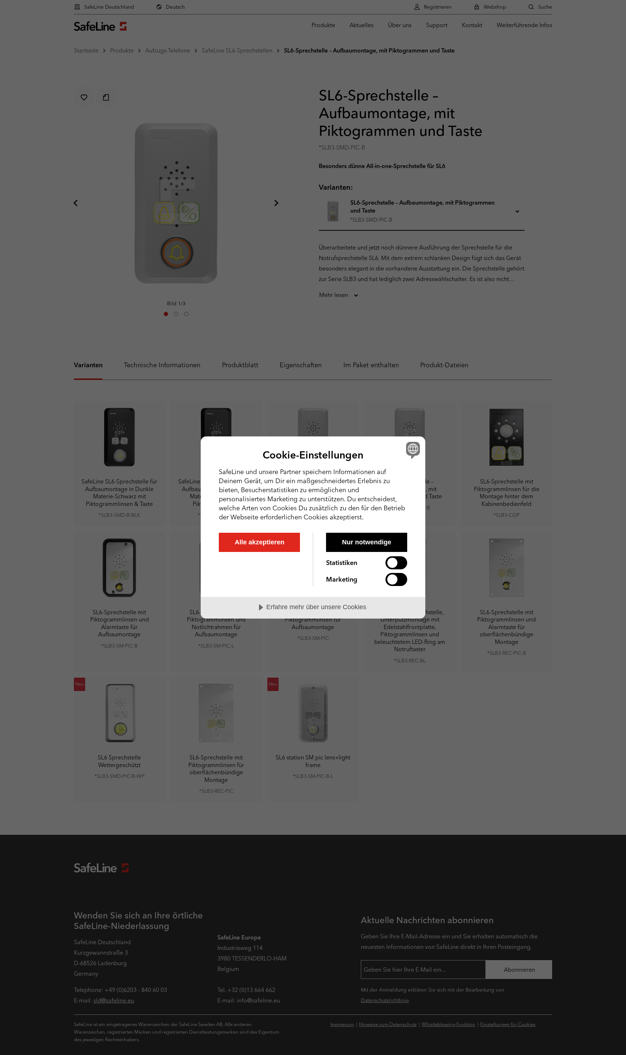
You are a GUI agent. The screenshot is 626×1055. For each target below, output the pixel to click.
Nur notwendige (366, 542)
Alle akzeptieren (259, 542)
